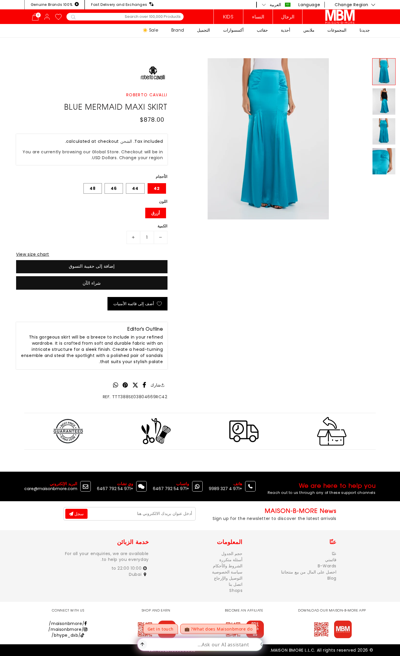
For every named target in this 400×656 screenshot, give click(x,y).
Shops (235, 590)
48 (93, 188)
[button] (276, 5)
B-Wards (327, 566)
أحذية (285, 30)
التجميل (203, 30)
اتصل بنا (236, 584)
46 (114, 188)
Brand (177, 30)
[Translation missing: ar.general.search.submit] (73, 16)
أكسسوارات (233, 30)
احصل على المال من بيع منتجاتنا (308, 572)
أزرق (155, 213)
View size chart (32, 254)
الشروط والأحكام (228, 566)
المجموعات (336, 30)
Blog (331, 578)
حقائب (262, 30)
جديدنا (365, 30)
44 (135, 188)
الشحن (126, 141)
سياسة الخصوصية (227, 572)
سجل (78, 514)
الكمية (162, 226)
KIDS (228, 17)
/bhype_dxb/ (66, 635)
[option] (268, 138)
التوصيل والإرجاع (228, 578)
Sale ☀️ (150, 30)
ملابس (308, 30)
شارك (156, 385)
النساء (258, 17)
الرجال (287, 17)
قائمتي (330, 560)
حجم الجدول (232, 554)
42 (157, 188)
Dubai (136, 574)
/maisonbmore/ (66, 623)
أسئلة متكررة (231, 560)
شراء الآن (92, 283)
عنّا (334, 554)
